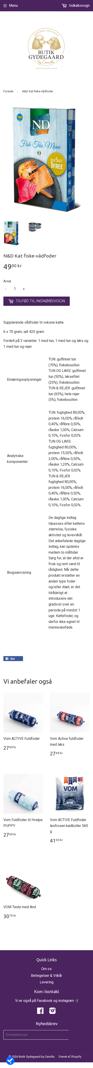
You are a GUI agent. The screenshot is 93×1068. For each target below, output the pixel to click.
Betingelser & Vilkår (46, 975)
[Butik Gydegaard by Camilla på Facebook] (40, 1012)
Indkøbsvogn (79, 5)
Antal (7, 281)
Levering (46, 982)
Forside (8, 91)
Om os (46, 969)
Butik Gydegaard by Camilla (36, 1056)
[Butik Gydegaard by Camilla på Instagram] (52, 1012)
